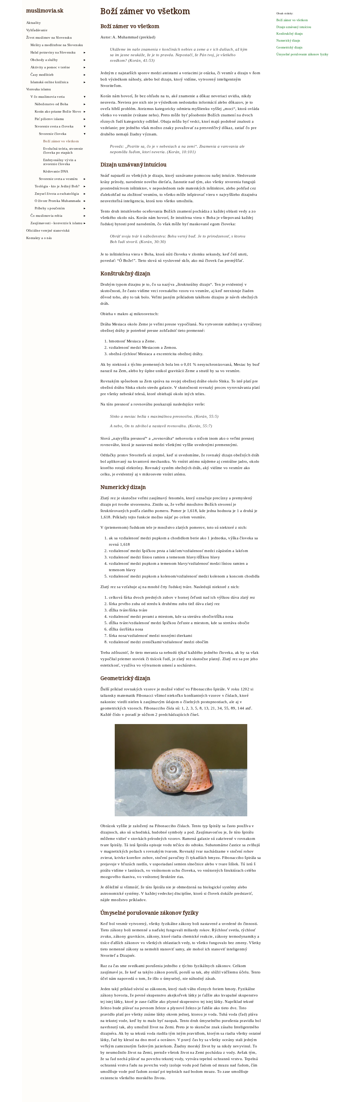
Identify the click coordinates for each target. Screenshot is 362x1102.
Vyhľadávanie (36, 30)
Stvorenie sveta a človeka (54, 126)
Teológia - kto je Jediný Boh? (57, 186)
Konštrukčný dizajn (289, 34)
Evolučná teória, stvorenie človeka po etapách (63, 151)
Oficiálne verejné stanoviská (47, 230)
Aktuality (33, 23)
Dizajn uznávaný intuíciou (293, 27)
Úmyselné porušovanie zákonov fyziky (302, 54)
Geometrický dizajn (289, 47)
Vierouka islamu (38, 89)
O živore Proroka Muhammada (58, 201)
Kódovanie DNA (55, 171)
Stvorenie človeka (53, 134)
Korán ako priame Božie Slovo (58, 111)
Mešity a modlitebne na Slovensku (56, 45)
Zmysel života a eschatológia (57, 194)
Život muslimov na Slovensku (49, 37)
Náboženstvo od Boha (51, 104)
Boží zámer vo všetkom (61, 141)
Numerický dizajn (288, 40)
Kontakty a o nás (39, 238)
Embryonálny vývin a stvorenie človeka (59, 162)
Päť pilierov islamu (49, 119)
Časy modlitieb (42, 75)
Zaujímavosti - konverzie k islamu (56, 223)
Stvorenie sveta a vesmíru (58, 179)
